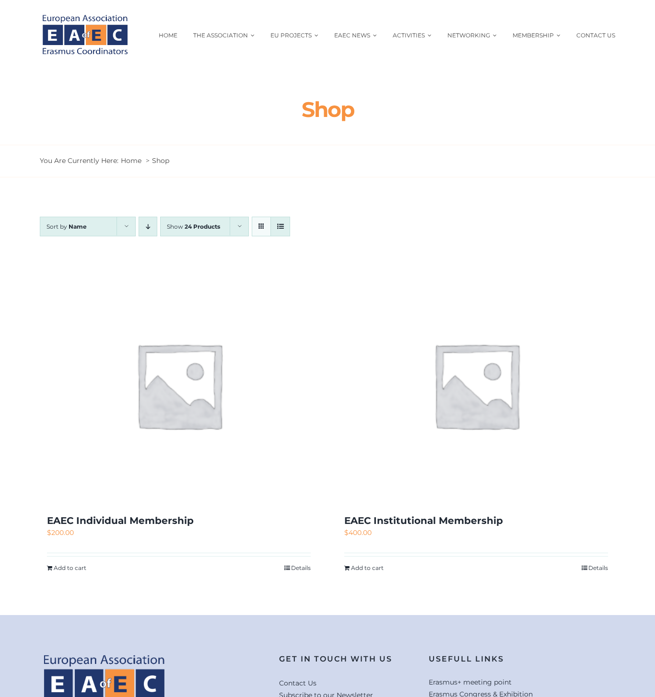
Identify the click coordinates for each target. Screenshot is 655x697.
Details (301, 567)
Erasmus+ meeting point (470, 682)
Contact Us (297, 683)
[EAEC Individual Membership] (179, 385)
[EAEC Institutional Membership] (476, 385)
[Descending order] (148, 226)
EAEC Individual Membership (120, 520)
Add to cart (70, 567)
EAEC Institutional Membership (423, 520)
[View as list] (280, 226)
